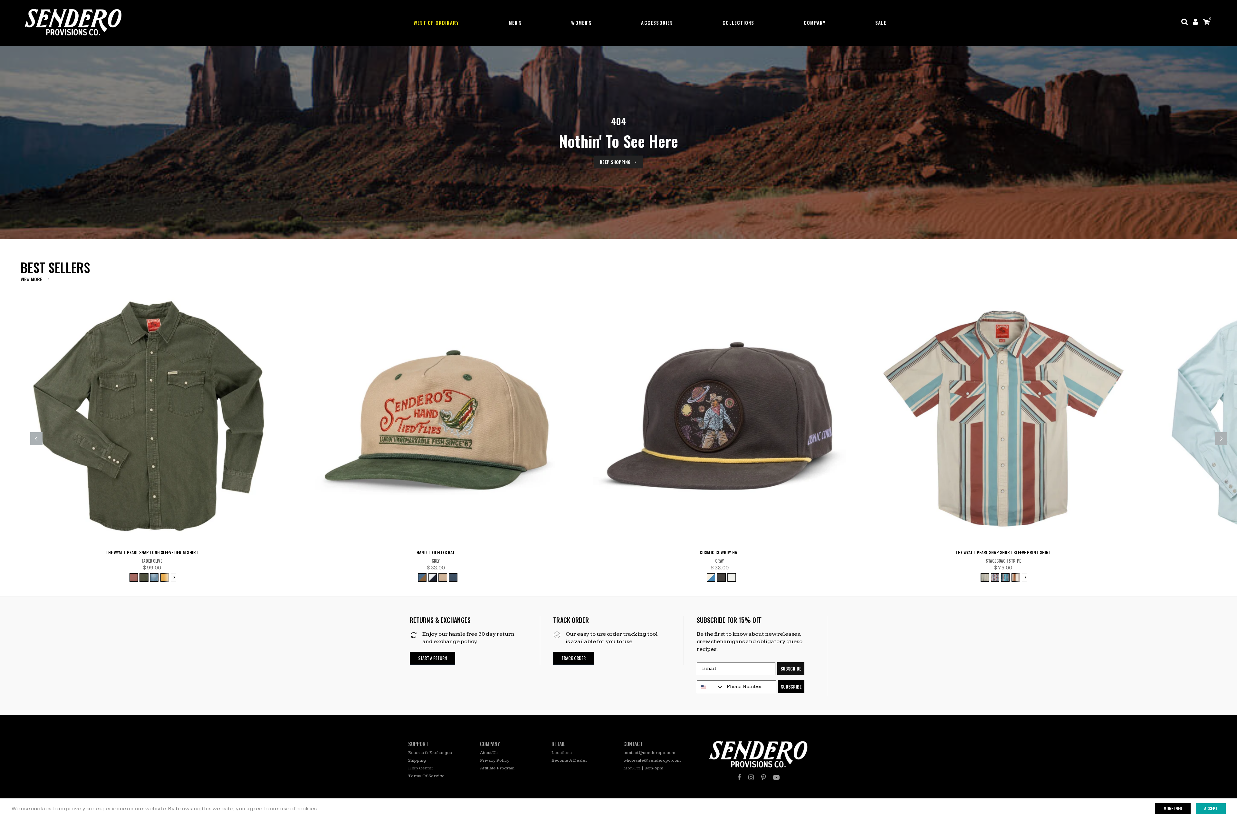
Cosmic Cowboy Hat (719, 552)
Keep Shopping (615, 161)
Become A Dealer (569, 760)
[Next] (1221, 438)
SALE (881, 22)
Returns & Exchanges (430, 752)
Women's (581, 22)
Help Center (420, 768)
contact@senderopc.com (649, 752)
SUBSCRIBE (791, 668)
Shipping (417, 760)
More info (1173, 808)
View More (31, 279)
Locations (561, 752)
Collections (738, 22)
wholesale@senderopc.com (652, 760)
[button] (432, 658)
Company (815, 22)
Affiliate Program (497, 768)
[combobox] (710, 687)
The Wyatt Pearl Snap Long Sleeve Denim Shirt (152, 552)
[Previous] (36, 438)
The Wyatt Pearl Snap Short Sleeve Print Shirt (1003, 552)
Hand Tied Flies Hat (436, 552)
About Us (489, 752)
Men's (515, 22)
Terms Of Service (426, 775)
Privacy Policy (494, 760)
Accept (1210, 808)
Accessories (657, 22)
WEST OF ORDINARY (436, 22)
